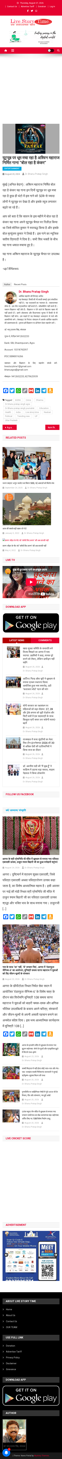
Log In (52, 6)
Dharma (39, 400)
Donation (42, 6)
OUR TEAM (11, 1327)
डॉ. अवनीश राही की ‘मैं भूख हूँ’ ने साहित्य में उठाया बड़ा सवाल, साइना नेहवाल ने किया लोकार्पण (39, 770)
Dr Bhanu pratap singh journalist (19, 408)
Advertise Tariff (27, 6)
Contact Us (12, 6)
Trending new (23, 416)
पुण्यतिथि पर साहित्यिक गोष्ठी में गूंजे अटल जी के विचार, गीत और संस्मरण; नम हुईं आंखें (40, 1094)
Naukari (47, 412)
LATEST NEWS (16, 640)
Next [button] (55, 1255)
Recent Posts (20, 284)
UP (36, 416)
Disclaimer (11, 1363)
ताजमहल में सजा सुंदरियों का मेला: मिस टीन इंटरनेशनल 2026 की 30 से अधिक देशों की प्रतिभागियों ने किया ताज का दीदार (38, 744)
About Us (10, 1315)
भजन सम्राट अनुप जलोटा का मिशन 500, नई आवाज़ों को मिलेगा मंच (28, 483)
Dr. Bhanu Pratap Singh (36, 174)
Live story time (32, 412)
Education (44, 408)
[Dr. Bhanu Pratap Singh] (10, 297)
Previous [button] (6, 1255)
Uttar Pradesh (11, 420)
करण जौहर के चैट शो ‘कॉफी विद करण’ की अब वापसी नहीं (24, 545)
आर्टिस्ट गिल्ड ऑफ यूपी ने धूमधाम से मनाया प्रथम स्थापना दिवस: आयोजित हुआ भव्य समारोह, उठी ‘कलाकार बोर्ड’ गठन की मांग (39, 684)
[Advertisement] (31, 91)
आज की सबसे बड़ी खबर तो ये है (14, 528)
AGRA (18, 400)
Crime (28, 400)
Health (8, 412)
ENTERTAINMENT (12, 168)
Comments (45, 640)
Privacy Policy (13, 1357)
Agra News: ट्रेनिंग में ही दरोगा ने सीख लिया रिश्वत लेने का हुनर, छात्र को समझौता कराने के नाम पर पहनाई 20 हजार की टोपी (12, 427)
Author (7, 284)
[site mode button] (51, 50)
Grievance (11, 1369)
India (18, 412)
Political (8, 416)
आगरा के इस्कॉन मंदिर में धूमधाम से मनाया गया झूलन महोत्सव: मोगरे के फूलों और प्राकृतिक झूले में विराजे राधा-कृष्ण (40, 1048)
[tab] (17, 640)
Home (9, 1309)
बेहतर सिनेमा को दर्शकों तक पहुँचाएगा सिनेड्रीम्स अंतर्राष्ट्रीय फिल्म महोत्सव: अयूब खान (54, 427)
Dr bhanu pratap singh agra (17, 404)
